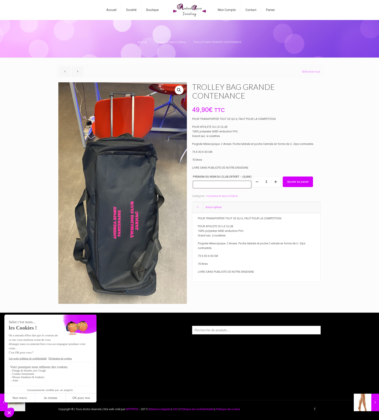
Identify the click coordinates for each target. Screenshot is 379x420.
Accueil (142, 42)
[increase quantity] (275, 181)
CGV (175, 409)
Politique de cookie (228, 409)
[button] (179, 90)
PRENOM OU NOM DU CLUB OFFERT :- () (222, 176)
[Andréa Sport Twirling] (190, 10)
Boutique (71, 356)
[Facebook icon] (314, 409)
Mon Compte (74, 364)
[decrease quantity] (257, 181)
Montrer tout (312, 71)
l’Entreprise (73, 348)
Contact (70, 381)
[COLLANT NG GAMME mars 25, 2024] (366, 402)
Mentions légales (160, 409)
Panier (69, 373)
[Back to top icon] (358, 411)
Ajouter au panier (298, 181)
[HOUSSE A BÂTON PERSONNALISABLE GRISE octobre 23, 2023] (12, 402)
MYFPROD (132, 409)
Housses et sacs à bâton (170, 42)
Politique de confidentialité (197, 409)
